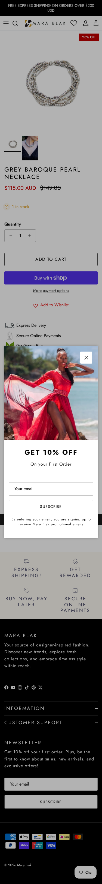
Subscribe (51, 506)
